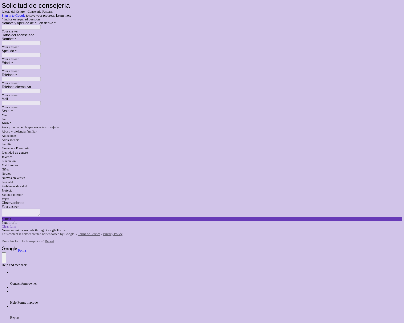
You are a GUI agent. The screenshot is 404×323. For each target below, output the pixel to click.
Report (49, 241)
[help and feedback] (4, 257)
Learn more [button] (63, 15)
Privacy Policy (112, 234)
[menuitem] (206, 277)
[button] (202, 219)
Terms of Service (89, 234)
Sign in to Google (13, 15)
